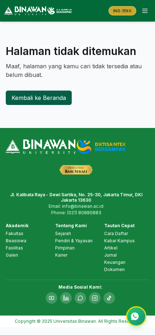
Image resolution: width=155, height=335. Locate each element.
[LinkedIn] (66, 298)
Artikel (111, 248)
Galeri (12, 255)
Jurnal (110, 255)
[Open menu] (145, 11)
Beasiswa (16, 240)
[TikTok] (109, 298)
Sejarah (63, 233)
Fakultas (14, 233)
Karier (61, 255)
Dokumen (114, 269)
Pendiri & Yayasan (74, 240)
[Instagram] (95, 298)
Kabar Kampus (119, 240)
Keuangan (114, 262)
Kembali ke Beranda (39, 97)
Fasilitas (14, 248)
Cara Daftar (116, 233)
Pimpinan (65, 248)
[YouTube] (51, 298)
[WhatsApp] (80, 298)
